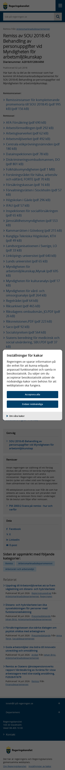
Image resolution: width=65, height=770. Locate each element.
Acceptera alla (32, 394)
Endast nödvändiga (32, 404)
